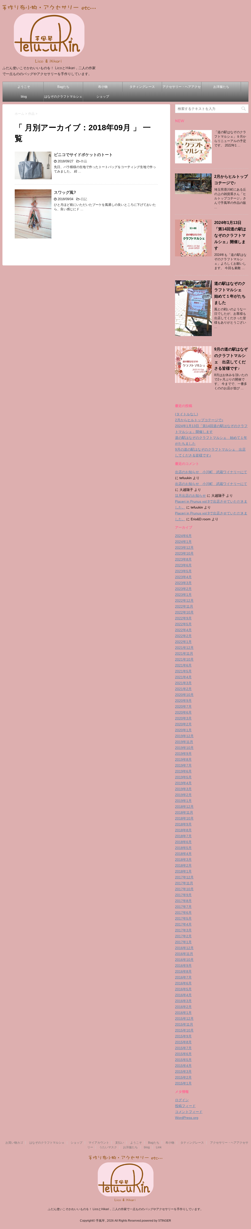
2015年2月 (183, 1077)
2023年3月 (183, 583)
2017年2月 (183, 936)
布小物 (103, 87)
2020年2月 (183, 724)
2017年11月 (184, 883)
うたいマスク (108, 1147)
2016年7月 (183, 977)
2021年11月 (184, 653)
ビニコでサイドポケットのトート (83, 155)
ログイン (182, 1100)
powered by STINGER (156, 1220)
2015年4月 (183, 1066)
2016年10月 (184, 960)
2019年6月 (183, 771)
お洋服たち (221, 87)
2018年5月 (183, 848)
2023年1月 (183, 595)
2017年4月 (183, 924)
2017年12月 (184, 877)
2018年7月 (183, 836)
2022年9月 (183, 618)
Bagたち (63, 87)
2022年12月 (184, 600)
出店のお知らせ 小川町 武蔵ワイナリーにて (211, 472)
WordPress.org (186, 1118)
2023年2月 (183, 589)
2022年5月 (183, 624)
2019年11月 (184, 742)
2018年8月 (183, 830)
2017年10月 (184, 889)
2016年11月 (184, 954)
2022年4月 (183, 630)
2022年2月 (183, 636)
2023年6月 (183, 565)
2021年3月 (183, 683)
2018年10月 (184, 818)
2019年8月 (183, 759)
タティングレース (142, 87)
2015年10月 (184, 1030)
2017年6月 (183, 913)
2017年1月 (183, 942)
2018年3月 (183, 860)
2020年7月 (183, 706)
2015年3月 (183, 1071)
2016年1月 (183, 1013)
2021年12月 (184, 648)
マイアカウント (98, 1142)
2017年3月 (183, 930)
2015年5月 (183, 1060)
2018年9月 (183, 824)
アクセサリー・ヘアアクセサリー (182, 88)
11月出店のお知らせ (190, 495)
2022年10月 (184, 612)
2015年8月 (183, 1042)
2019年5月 (183, 777)
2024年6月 (183, 536)
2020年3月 (183, 718)
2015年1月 (183, 1083)
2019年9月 (183, 754)
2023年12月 (184, 547)
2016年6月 (183, 983)
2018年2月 (183, 865)
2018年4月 (183, 854)
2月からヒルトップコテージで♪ (199, 420)
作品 (84, 161)
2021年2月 (183, 689)
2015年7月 (183, 1048)
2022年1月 (183, 642)
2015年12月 (184, 1018)
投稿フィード (185, 1106)
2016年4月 (183, 995)
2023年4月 (183, 577)
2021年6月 (183, 665)
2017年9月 (183, 895)
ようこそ (23, 87)
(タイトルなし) (186, 414)
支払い (119, 1142)
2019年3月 (183, 789)
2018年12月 (184, 807)
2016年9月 (183, 966)
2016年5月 (183, 989)
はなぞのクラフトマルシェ (63, 96)
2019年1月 (183, 801)
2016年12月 (184, 948)
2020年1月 (183, 730)
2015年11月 (184, 1024)
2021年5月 (183, 671)
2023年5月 (183, 571)
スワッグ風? (65, 192)
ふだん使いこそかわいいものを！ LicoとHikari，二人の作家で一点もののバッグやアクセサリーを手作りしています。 (125, 1209)
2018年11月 (184, 812)
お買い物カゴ (14, 1142)
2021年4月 (183, 677)
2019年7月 (183, 765)
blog (24, 96)
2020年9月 (183, 701)
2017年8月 (183, 901)
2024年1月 (183, 542)
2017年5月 (183, 918)
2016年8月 (183, 971)
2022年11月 (184, 606)
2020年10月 (184, 695)
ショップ (102, 96)
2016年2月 (183, 1007)
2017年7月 (183, 907)
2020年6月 (183, 712)
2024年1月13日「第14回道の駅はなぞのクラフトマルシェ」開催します (230, 235)
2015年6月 (183, 1054)
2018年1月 (183, 871)
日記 (84, 199)
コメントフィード (188, 1112)
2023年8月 (183, 559)
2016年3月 (183, 1001)
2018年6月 (183, 842)
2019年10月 (184, 748)
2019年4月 (183, 783)
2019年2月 (183, 795)
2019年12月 (184, 736)
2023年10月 (184, 553)
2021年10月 (184, 659)
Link (159, 1147)
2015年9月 (183, 1036)
